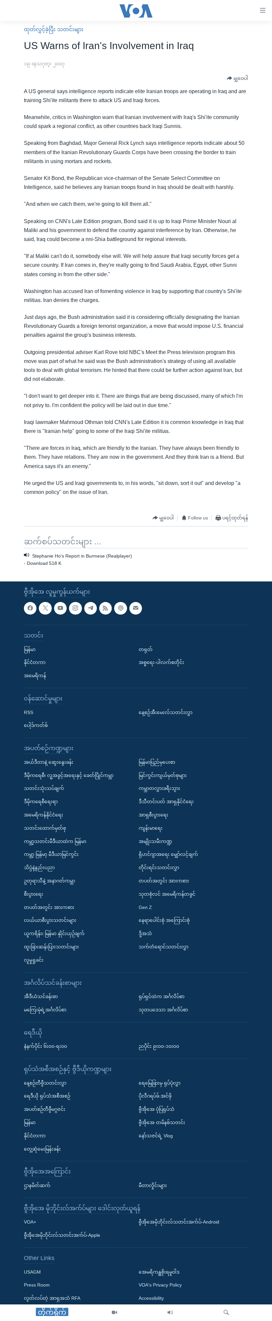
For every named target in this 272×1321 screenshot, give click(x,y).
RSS (28, 712)
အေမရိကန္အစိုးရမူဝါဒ (159, 1272)
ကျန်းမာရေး (151, 828)
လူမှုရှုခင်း (33, 960)
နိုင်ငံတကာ (34, 662)
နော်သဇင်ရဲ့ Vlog (156, 1135)
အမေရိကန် (35, 675)
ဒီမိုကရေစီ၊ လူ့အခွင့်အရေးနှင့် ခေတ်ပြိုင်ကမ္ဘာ (68, 775)
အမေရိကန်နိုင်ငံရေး (43, 814)
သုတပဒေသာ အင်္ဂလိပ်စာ (163, 1009)
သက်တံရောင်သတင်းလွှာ (163, 946)
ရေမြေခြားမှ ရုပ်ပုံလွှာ (159, 1083)
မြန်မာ (29, 649)
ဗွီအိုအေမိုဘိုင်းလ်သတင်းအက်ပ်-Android (179, 1222)
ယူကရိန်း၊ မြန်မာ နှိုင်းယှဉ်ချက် (54, 933)
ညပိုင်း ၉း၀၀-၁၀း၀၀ (159, 1046)
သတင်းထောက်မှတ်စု (45, 828)
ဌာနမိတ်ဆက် (37, 1185)
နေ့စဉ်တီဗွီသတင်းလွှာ (45, 1083)
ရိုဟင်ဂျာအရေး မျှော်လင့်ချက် (168, 854)
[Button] (237, 78)
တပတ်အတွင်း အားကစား (49, 907)
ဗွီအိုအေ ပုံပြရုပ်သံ (156, 1109)
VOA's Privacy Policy (160, 1285)
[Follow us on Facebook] (30, 608)
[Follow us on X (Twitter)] (45, 608)
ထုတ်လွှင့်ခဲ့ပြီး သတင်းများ (54, 29)
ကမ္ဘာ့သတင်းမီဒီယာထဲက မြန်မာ (55, 841)
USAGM (32, 1272)
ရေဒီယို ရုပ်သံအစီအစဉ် (47, 1096)
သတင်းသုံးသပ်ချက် (44, 788)
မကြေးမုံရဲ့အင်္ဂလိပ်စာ (45, 1009)
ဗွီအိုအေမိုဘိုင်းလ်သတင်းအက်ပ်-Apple (62, 1235)
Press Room (37, 1285)
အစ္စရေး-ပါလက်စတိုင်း (161, 662)
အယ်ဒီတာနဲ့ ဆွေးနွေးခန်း (48, 762)
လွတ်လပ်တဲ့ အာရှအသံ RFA (52, 1298)
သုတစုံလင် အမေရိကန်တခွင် (167, 894)
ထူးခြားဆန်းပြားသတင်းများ (51, 946)
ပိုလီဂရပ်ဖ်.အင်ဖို (155, 1096)
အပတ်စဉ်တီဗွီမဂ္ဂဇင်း (44, 1109)
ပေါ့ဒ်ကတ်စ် (36, 725)
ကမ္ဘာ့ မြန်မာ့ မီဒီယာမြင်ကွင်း (51, 854)
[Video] (114, 1312)
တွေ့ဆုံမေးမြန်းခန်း (42, 1149)
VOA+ (30, 1222)
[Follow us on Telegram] (90, 608)
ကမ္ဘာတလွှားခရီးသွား (159, 788)
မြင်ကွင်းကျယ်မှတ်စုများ (163, 775)
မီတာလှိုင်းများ (153, 1185)
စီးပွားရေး (33, 894)
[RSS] (105, 608)
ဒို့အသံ (145, 933)
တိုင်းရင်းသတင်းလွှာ (159, 867)
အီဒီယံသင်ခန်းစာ (41, 996)
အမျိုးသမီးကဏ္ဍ (155, 841)
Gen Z (145, 907)
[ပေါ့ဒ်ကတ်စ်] (120, 608)
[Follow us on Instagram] (75, 608)
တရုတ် (146, 649)
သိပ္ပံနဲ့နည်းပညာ (39, 867)
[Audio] (170, 1312)
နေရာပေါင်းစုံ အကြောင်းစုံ (164, 920)
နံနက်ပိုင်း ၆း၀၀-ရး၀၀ (45, 1046)
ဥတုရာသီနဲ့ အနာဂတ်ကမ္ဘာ (49, 880)
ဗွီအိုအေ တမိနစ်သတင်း (162, 1122)
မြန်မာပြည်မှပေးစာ (157, 762)
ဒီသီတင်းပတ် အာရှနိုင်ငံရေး (166, 801)
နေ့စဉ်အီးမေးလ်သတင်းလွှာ (165, 712)
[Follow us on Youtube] (60, 608)
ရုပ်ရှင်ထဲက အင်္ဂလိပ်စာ (161, 996)
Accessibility (151, 1298)
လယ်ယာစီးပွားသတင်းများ (50, 920)
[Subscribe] (135, 608)
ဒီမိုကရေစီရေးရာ (41, 801)
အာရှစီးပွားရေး (153, 814)
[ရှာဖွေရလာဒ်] (226, 1312)
